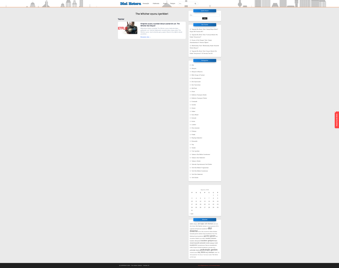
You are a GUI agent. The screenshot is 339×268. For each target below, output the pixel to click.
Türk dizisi (215, 254)
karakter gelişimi (207, 241)
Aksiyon (194, 68)
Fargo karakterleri (207, 233)
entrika (200, 233)
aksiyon (205, 226)
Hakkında (156, 3)
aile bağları (201, 223)
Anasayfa (146, 3)
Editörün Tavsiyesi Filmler (199, 98)
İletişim (172, 3)
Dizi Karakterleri (196, 78)
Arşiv (164, 3)
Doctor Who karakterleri (203, 231)
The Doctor (200, 254)
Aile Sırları (192, 226)
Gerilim (194, 104)
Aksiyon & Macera (197, 71)
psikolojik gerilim (209, 249)
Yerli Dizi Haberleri (197, 174)
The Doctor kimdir (207, 254)
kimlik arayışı (210, 243)
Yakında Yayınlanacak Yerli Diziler (202, 164)
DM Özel (194, 88)
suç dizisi (201, 252)
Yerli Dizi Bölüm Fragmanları (200, 167)
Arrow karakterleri (211, 226)
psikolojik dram (211, 247)
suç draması (209, 252)
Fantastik (194, 101)
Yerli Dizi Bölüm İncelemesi (200, 171)
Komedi (194, 118)
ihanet (197, 238)
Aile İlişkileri (199, 226)
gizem (212, 236)
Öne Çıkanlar (196, 128)
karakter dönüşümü (195, 240)
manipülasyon (201, 245)
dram (211, 231)
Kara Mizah (195, 114)
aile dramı (216, 223)
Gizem (194, 108)
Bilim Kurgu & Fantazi (198, 75)
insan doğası (202, 238)
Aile (193, 65)
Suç (193, 144)
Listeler (194, 124)
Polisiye (194, 131)
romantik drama (193, 252)
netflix (191, 247)
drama (215, 231)
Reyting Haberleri (197, 138)
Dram (193, 91)
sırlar (216, 252)
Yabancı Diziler (196, 161)
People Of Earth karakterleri (200, 247)
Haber (193, 111)
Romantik (194, 141)
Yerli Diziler (195, 177)
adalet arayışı (193, 223)
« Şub (191, 213)
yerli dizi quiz (193, 256)
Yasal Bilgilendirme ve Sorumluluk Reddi (209, 265)
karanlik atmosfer (200, 243)
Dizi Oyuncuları (196, 81)
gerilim (207, 236)
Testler (194, 148)
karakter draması (211, 238)
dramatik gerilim (194, 233)
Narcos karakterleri (211, 245)
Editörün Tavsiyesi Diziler (199, 95)
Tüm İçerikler (196, 151)
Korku (193, 121)
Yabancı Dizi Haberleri (198, 157)
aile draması (209, 223)
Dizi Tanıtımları (196, 85)
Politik (193, 134)
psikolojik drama (195, 250)
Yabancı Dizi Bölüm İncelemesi (201, 154)
